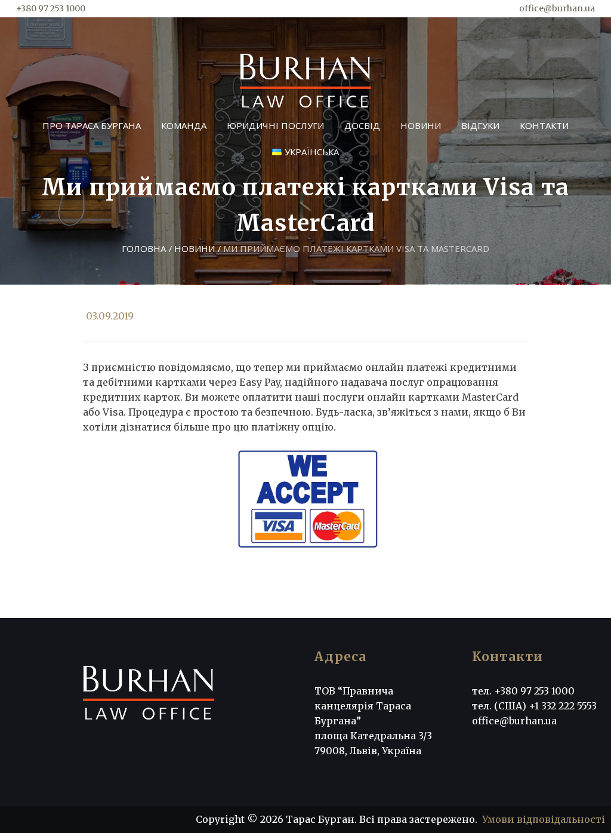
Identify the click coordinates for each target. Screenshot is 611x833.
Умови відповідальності (543, 819)
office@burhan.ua (557, 8)
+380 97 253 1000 (50, 8)
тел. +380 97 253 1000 (523, 691)
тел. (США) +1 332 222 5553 (534, 706)
